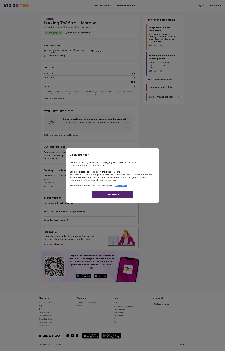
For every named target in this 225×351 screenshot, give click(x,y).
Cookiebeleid (121, 185)
